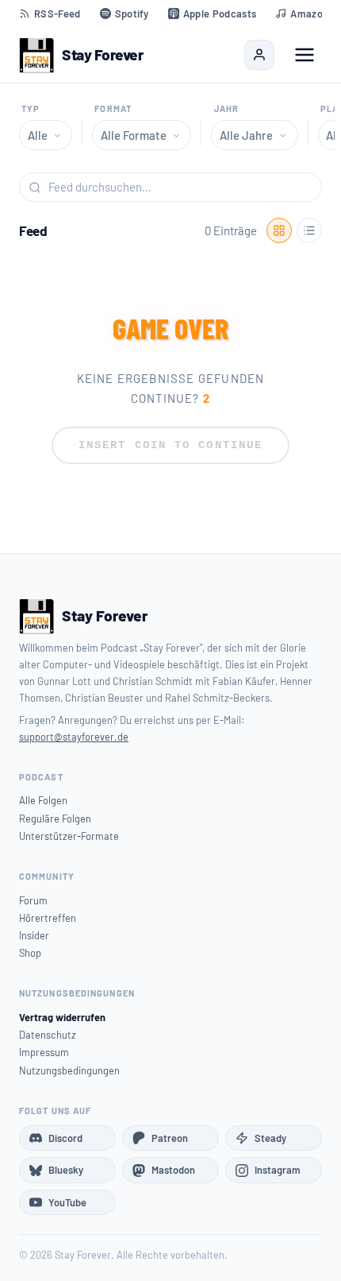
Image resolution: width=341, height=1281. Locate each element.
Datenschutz (47, 1034)
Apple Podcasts (219, 13)
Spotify (132, 13)
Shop (30, 952)
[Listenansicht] (309, 230)
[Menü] (304, 54)
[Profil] (259, 55)
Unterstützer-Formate (69, 836)
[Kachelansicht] (279, 230)
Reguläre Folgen (55, 818)
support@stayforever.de (73, 736)
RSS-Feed (57, 13)
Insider (34, 935)
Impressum (44, 1052)
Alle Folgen (43, 800)
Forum (33, 900)
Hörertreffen (47, 917)
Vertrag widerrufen (62, 1017)
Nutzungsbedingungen (69, 1070)
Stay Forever (102, 54)
